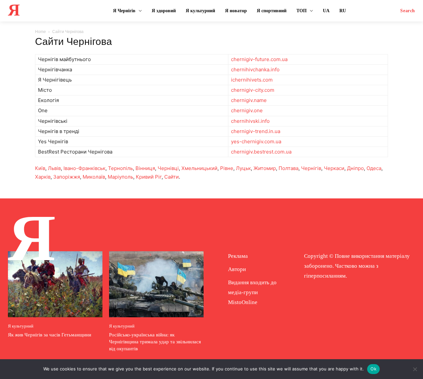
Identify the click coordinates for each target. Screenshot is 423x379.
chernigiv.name (249, 100)
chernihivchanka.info (255, 69)
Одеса (373, 168)
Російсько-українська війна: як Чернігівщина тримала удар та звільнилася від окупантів (155, 341)
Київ (40, 168)
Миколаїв (94, 177)
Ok (373, 368)
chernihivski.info (250, 121)
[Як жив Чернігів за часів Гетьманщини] (55, 284)
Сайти (171, 177)
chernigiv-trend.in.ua (255, 131)
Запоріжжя (66, 177)
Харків (43, 177)
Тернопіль (120, 168)
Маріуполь (120, 177)
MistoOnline (242, 302)
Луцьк (243, 168)
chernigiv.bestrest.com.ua (261, 152)
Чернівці (168, 168)
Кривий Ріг (149, 177)
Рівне (226, 168)
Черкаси (334, 168)
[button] (407, 11)
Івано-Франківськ (84, 168)
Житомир (264, 168)
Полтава (288, 168)
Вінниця (145, 168)
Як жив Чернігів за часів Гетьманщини (49, 334)
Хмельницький (199, 168)
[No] (414, 369)
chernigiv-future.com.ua (259, 59)
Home (40, 31)
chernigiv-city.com (252, 90)
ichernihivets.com (252, 80)
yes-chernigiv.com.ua (256, 141)
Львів (54, 168)
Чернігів (311, 168)
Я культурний (20, 326)
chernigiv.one (247, 110)
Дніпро (355, 168)
